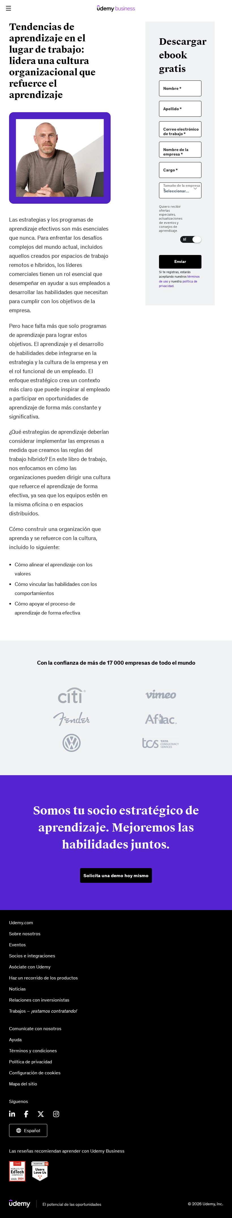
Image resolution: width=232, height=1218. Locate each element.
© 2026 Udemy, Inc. (205, 1203)
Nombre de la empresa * (175, 152)
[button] (8, 8)
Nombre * (172, 88)
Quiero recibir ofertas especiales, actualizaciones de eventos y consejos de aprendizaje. (170, 219)
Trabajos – (43, 1011)
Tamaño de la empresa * (181, 188)
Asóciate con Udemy (30, 967)
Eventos (17, 944)
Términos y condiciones (33, 1050)
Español (32, 1130)
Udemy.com (21, 922)
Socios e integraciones (32, 955)
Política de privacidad (30, 1061)
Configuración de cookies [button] (35, 1072)
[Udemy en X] (40, 1114)
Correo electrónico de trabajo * (181, 132)
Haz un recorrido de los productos (43, 978)
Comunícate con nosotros (35, 1028)
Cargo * (170, 170)
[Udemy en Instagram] (56, 1114)
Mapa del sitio (23, 1084)
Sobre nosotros (24, 933)
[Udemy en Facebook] (26, 1114)
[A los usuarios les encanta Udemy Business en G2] (42, 1171)
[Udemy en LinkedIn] (12, 1114)
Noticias (17, 989)
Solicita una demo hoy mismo (116, 875)
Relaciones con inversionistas (39, 1000)
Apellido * (172, 109)
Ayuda (15, 1039)
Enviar (180, 261)
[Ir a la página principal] (55, 1204)
